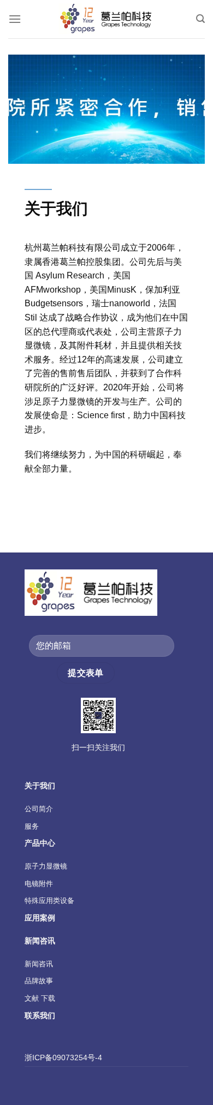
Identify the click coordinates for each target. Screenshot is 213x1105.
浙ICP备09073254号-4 (63, 1057)
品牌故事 (39, 981)
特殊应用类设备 (49, 900)
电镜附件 (39, 884)
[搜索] (200, 18)
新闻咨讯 (39, 964)
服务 (32, 826)
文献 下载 (40, 998)
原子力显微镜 (46, 866)
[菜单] (14, 18)
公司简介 (39, 809)
